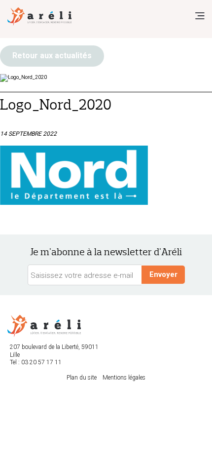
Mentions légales (124, 377)
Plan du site (82, 377)
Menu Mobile (199, 15)
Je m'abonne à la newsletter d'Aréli (106, 252)
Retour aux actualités (52, 55)
